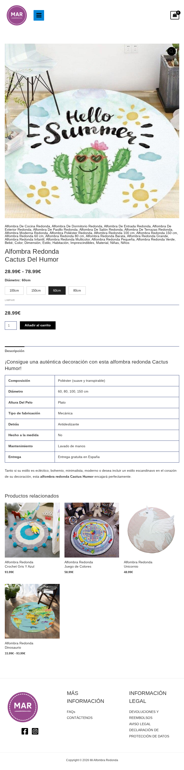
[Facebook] (25, 731)
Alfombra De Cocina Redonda (27, 226)
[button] (171, 51)
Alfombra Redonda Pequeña (113, 239)
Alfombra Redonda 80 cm (64, 236)
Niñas (114, 243)
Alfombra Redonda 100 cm (114, 233)
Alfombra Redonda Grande (147, 236)
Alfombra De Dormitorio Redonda (77, 226)
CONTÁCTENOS (79, 718)
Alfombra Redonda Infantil (24, 239)
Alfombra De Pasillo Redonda (55, 229)
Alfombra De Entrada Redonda (127, 226)
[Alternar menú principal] (39, 15)
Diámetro (12, 280)
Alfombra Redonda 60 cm (24, 236)
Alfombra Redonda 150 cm (156, 233)
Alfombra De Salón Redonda (101, 229)
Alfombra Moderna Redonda (26, 233)
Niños (125, 243)
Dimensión (32, 243)
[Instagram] (35, 731)
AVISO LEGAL (140, 724)
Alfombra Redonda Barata (105, 236)
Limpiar (10, 300)
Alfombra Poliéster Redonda (71, 233)
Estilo (46, 243)
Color (19, 243)
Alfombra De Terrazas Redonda (148, 229)
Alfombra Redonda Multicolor (68, 239)
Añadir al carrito (38, 325)
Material (102, 243)
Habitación (60, 243)
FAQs (71, 712)
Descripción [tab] (14, 351)
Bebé (9, 243)
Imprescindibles (82, 243)
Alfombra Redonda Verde (155, 239)
